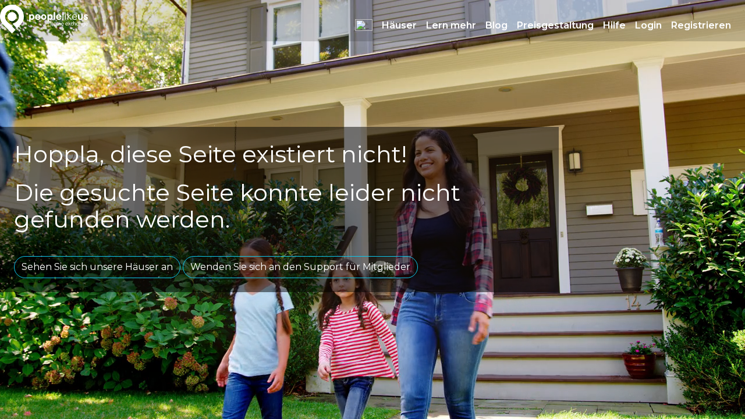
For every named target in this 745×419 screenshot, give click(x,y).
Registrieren (701, 25)
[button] (363, 25)
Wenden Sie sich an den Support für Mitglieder (300, 266)
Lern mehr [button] (451, 25)
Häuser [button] (399, 25)
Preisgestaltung (555, 25)
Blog (496, 25)
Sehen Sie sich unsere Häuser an (97, 266)
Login (648, 25)
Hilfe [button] (614, 25)
